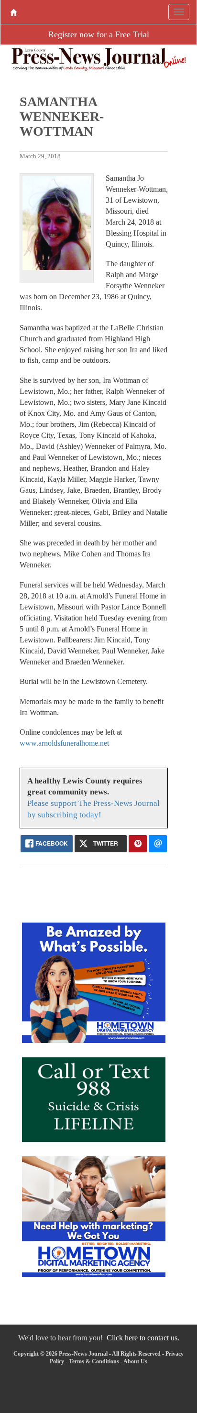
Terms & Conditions (94, 1361)
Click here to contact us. (143, 1338)
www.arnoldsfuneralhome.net (64, 743)
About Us (135, 1361)
